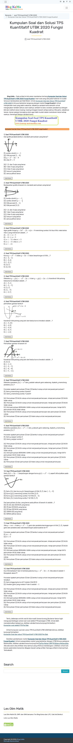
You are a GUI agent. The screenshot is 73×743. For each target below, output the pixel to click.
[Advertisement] (36, 56)
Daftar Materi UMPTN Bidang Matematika (53, 643)
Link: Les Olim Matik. (11, 718)
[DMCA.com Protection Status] (8, 724)
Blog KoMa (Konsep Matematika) (14, 740)
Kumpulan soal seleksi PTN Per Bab (16, 625)
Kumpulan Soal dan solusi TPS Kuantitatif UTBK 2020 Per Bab (26, 634)
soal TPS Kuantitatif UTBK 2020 (25, 15)
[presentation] (19, 153)
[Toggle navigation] (5, 2)
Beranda (8, 15)
